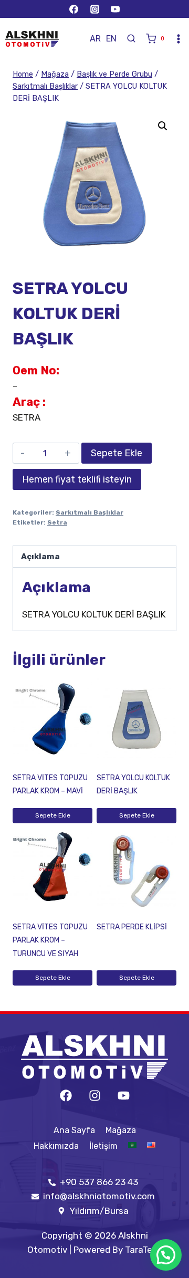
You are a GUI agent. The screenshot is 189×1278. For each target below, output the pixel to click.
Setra (57, 522)
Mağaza (121, 1130)
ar (95, 39)
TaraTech (143, 1249)
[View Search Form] (131, 38)
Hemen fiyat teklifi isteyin (77, 479)
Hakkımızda (56, 1146)
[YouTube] (115, 9)
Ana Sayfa (74, 1130)
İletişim (103, 1146)
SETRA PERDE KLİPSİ (132, 927)
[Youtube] (124, 1096)
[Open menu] (178, 39)
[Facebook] (74, 9)
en (111, 39)
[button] (162, 126)
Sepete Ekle (116, 453)
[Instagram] (94, 9)
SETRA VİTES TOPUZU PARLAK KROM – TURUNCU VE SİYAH (50, 940)
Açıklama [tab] (40, 556)
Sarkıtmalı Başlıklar (89, 512)
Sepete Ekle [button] (52, 815)
